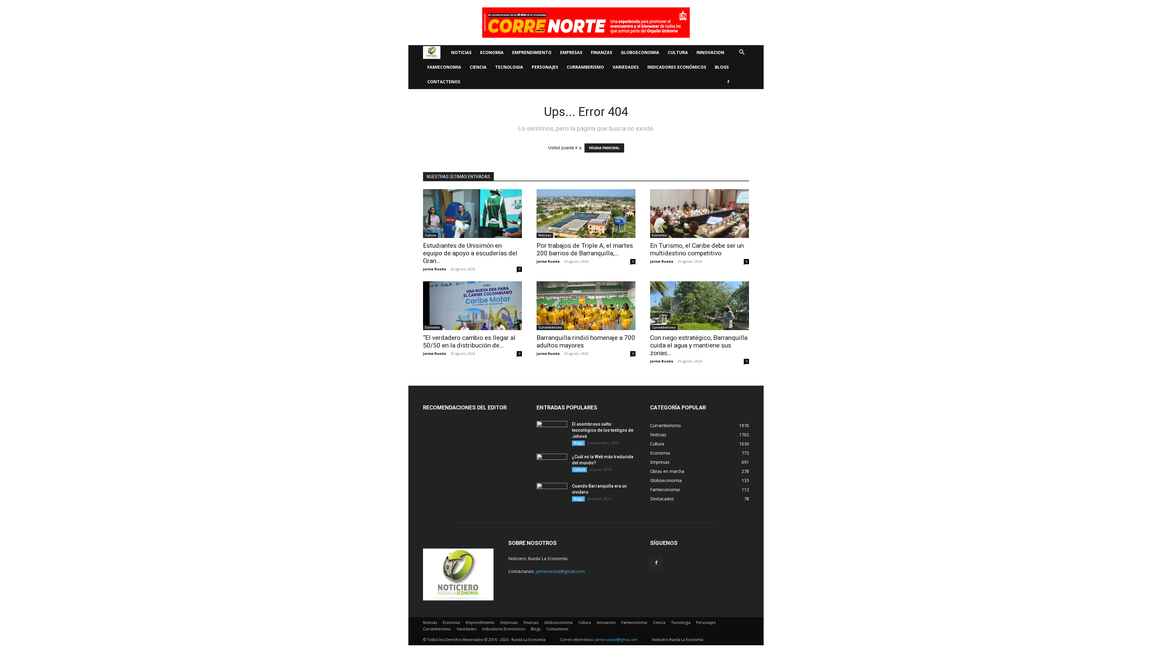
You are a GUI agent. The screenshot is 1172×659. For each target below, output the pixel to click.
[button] (741, 53)
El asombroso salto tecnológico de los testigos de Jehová (602, 430)
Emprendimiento (532, 52)
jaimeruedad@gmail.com (560, 571)
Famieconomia (444, 67)
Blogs (722, 67)
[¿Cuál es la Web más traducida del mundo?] (552, 464)
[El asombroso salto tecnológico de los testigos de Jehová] (552, 431)
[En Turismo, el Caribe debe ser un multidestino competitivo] (699, 213)
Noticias (461, 52)
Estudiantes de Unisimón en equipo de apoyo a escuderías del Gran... (470, 253)
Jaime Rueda (434, 269)
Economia (492, 52)
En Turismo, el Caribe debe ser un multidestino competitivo (697, 249)
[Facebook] (728, 81)
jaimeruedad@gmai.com (616, 639)
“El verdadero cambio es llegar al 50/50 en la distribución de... (469, 341)
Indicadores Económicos (676, 67)
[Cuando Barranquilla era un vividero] (552, 493)
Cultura (678, 52)
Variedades (626, 67)
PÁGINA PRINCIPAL (604, 148)
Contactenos (443, 82)
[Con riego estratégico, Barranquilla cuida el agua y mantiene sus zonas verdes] (699, 305)
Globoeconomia (640, 52)
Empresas (571, 52)
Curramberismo (585, 67)
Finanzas (601, 52)
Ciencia (478, 67)
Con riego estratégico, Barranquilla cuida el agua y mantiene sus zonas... (698, 345)
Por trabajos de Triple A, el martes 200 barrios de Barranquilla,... (585, 249)
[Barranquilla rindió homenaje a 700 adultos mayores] (586, 305)
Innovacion (710, 52)
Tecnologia (509, 67)
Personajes (545, 67)
